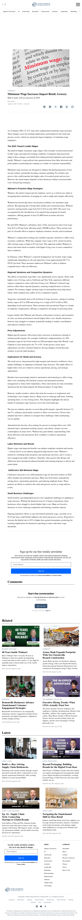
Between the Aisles (9, 649)
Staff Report (7, 722)
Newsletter (65, 848)
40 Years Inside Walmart (14, 652)
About (64, 851)
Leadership (64, 11)
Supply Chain (7, 761)
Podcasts (33, 902)
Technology (47, 885)
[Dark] (3, 4)
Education (35, 11)
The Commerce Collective (52, 699)
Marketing (73, 11)
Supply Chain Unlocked (10, 811)
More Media (66, 861)
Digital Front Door (50, 761)
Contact (64, 855)
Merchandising (49, 873)
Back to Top (66, 870)
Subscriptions (47, 902)
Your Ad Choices (39, 900)
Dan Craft (11, 101)
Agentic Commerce (9, 11)
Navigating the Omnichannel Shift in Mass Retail (57, 815)
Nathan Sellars (48, 726)
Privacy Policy (57, 575)
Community (25, 11)
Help (39, 902)
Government (45, 11)
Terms (64, 867)
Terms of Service (61, 900)
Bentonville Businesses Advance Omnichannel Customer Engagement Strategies (18, 705)
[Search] (5, 4)
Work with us (20, 900)
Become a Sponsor (68, 858)
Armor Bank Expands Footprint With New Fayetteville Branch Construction (59, 654)
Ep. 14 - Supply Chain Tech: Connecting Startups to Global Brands (15, 816)
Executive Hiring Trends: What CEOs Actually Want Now (59, 704)
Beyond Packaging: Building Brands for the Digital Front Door (60, 765)
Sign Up (41, 571)
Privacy (64, 864)
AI (18, 11)
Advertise (29, 900)
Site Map (70, 900)
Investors (55, 11)
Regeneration (48, 876)
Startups (47, 879)
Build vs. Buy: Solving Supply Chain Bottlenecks (15, 765)
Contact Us (12, 900)
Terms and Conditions (44, 575)
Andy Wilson (6, 668)
